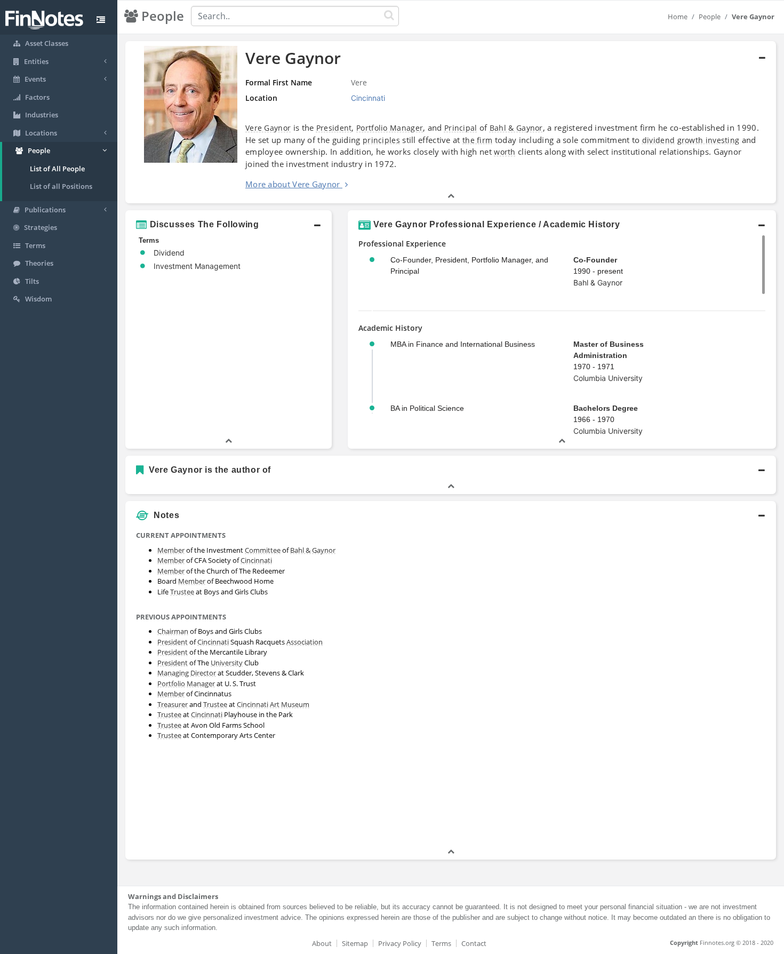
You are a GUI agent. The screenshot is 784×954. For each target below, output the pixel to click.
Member (171, 550)
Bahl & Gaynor (516, 128)
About (322, 943)
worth (505, 152)
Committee (263, 550)
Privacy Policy (399, 943)
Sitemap (355, 943)
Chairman (172, 631)
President (334, 128)
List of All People (57, 168)
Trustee (182, 592)
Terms (441, 943)
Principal (460, 128)
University (227, 662)
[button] (450, 122)
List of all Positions (61, 186)
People (710, 16)
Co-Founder (595, 260)
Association (304, 642)
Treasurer (172, 704)
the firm (477, 140)
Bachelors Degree (605, 408)
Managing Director (186, 673)
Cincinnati (256, 560)
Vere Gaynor (268, 128)
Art (274, 704)
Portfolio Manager (389, 128)
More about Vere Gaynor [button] (292, 184)
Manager (201, 683)
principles (381, 140)
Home (677, 16)
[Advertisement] (693, 686)
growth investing (708, 140)
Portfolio (171, 683)
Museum (295, 704)
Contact (473, 943)
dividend (658, 140)
